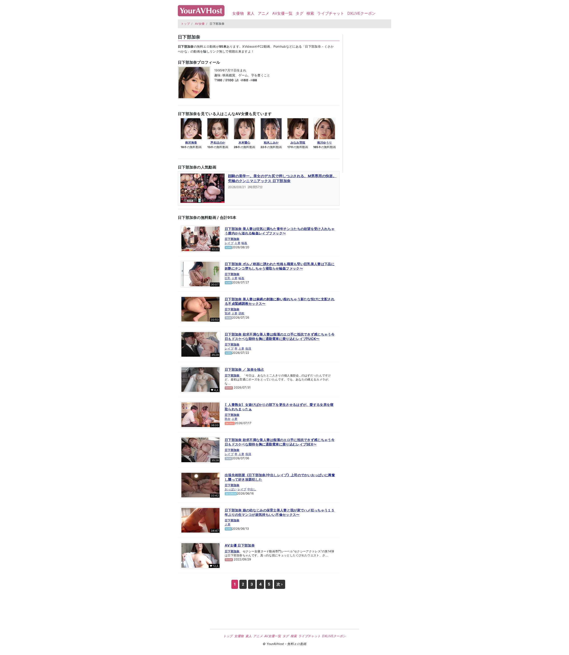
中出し (251, 489)
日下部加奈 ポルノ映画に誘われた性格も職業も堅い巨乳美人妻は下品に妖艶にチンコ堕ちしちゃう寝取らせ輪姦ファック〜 (280, 266)
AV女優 (200, 23)
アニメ (263, 13)
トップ (185, 23)
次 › (279, 584)
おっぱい (230, 489)
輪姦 (244, 243)
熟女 (228, 419)
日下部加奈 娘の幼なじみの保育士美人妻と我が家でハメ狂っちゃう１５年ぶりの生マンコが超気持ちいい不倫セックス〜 (280, 512)
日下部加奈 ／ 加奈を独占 (244, 369)
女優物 (238, 13)
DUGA (229, 387)
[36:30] (200, 414)
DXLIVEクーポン (361, 13)
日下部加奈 (232, 239)
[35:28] (200, 344)
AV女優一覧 (282, 13)
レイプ (229, 243)
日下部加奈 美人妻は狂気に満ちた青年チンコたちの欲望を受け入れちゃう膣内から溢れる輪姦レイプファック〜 (280, 231)
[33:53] (200, 309)
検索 (310, 13)
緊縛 (228, 313)
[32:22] (200, 238)
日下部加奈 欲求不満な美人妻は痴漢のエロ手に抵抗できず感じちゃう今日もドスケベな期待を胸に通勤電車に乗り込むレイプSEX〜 (280, 442)
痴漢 (248, 348)
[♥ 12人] (200, 555)
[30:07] (200, 274)
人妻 (237, 243)
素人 (251, 13)
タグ (299, 13)
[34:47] (200, 520)
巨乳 (228, 278)
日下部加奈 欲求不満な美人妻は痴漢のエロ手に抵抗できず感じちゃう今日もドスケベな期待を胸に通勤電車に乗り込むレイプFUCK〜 (280, 336)
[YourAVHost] (201, 10)
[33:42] (200, 485)
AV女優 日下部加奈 (240, 545)
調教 (241, 313)
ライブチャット (330, 13)
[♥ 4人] (200, 379)
